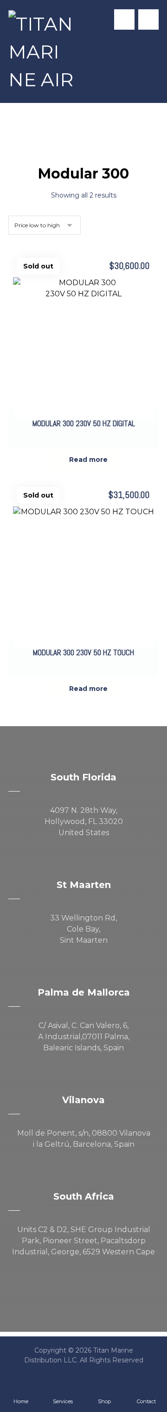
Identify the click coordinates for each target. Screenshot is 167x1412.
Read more (88, 459)
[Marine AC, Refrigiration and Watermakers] (40, 52)
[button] (148, 19)
